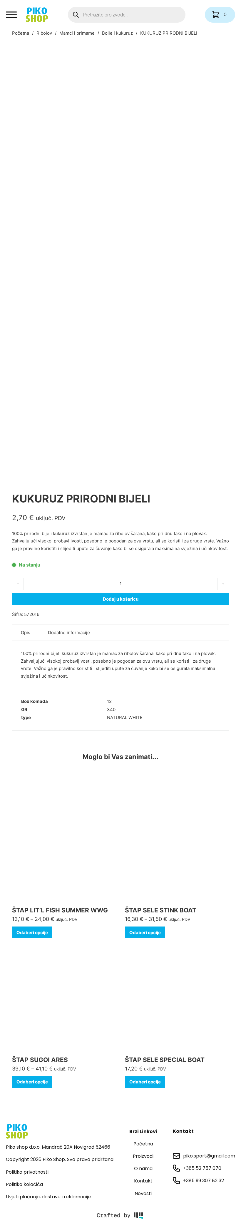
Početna (20, 33)
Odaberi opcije (32, 932)
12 (109, 701)
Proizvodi (143, 1156)
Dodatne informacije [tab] (69, 632)
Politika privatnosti (27, 1172)
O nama (143, 1168)
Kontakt (143, 1180)
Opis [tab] (25, 632)
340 (111, 709)
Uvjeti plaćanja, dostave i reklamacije (48, 1196)
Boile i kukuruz (117, 33)
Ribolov (44, 33)
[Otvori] (11, 14)
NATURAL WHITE (125, 717)
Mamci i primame (77, 33)
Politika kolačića (24, 1184)
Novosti (143, 1193)
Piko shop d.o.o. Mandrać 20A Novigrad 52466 (58, 1147)
